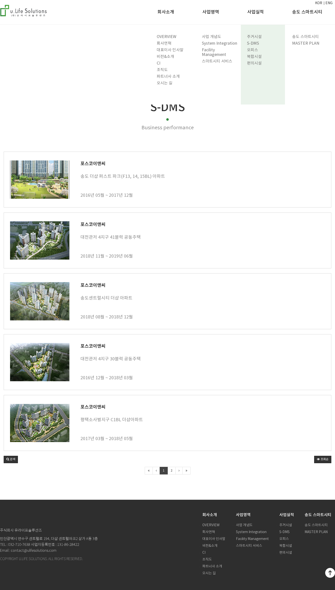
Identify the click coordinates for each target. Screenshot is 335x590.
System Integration (219, 43)
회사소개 (165, 12)
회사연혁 (164, 43)
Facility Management (214, 52)
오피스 (252, 50)
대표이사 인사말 (170, 50)
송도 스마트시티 (305, 37)
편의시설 (254, 63)
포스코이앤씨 (92, 163)
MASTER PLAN (305, 43)
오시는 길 (164, 83)
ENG (329, 3)
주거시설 (254, 37)
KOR (318, 3)
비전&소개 (165, 56)
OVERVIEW (166, 37)
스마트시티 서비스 (217, 61)
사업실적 (255, 12)
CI (158, 63)
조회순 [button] (324, 459)
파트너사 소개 (168, 76)
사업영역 (210, 12)
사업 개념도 (211, 37)
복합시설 (254, 56)
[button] (11, 459)
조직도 (162, 70)
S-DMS (253, 43)
